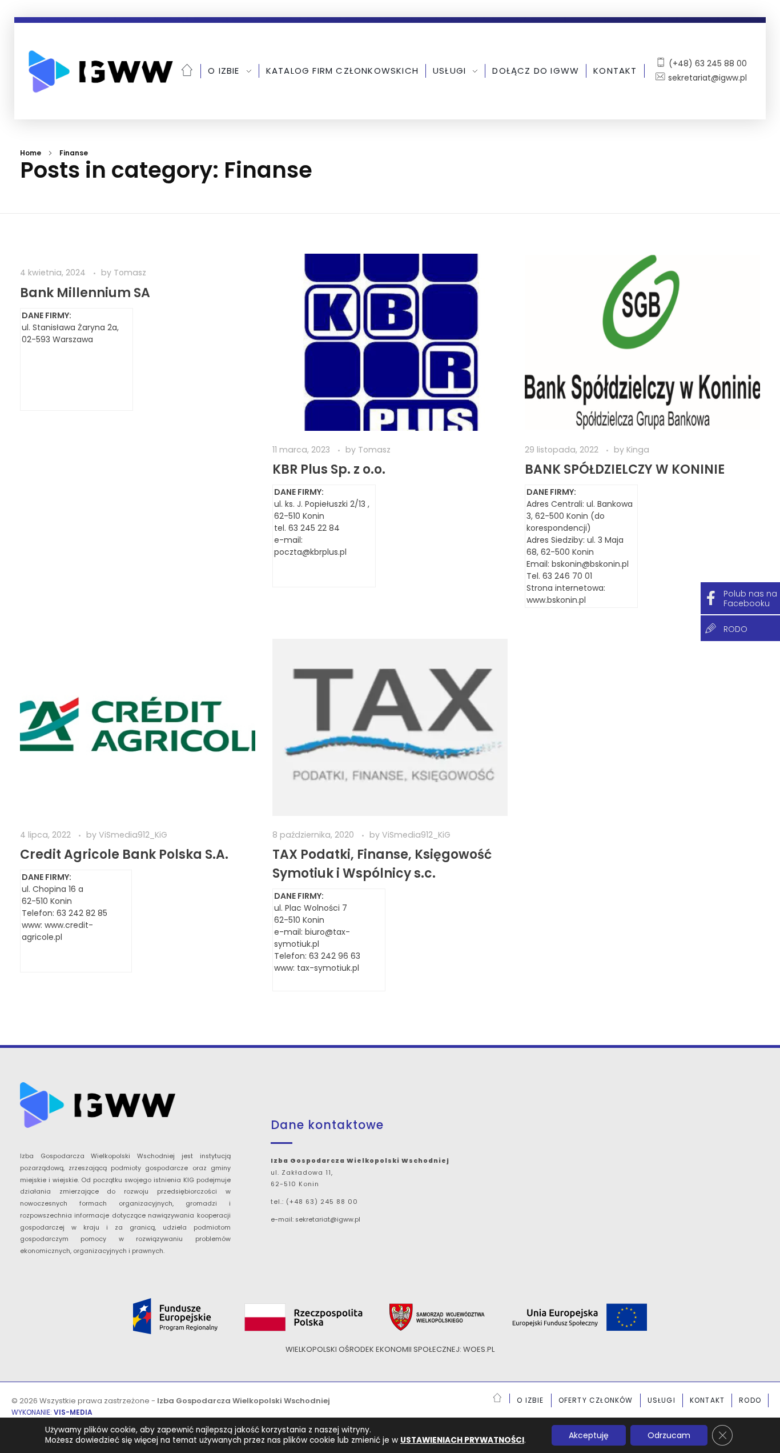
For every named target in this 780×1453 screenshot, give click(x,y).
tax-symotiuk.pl (328, 968)
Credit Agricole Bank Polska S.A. (124, 854)
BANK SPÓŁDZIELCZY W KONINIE (625, 469)
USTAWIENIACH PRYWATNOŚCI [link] (462, 1440)
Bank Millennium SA (85, 293)
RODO (735, 629)
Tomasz (130, 272)
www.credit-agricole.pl (57, 931)
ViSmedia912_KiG (133, 834)
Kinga (637, 449)
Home (30, 153)
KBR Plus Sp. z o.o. (328, 469)
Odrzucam (669, 1435)
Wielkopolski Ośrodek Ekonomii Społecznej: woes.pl (390, 1349)
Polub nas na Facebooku (750, 598)
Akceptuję (589, 1435)
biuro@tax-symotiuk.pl (312, 938)
